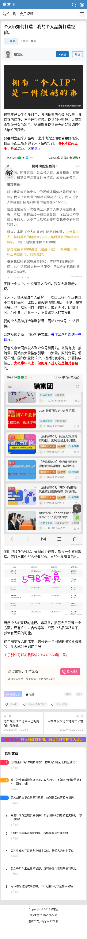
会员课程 (26, 14)
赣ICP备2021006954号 (43, 915)
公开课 (11, 41)
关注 (63, 54)
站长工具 (9, 14)
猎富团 (54, 909)
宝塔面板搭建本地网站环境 (65, 721)
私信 (77, 54)
